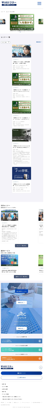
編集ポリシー (16, 402)
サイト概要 (9, 402)
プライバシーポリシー (26, 402)
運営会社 (2, 402)
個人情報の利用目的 (36, 402)
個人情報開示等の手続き (5, 404)
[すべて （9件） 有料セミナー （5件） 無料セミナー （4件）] (5, 42)
